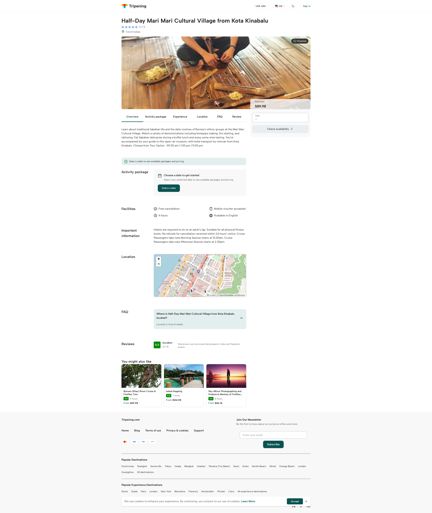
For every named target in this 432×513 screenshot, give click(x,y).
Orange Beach (287, 466)
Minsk (272, 466)
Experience (180, 116)
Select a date (169, 188)
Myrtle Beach (259, 466)
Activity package (155, 116)
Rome (125, 491)
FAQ (220, 116)
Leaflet (212, 295)
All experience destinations (252, 491)
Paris (143, 491)
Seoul (236, 466)
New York (166, 491)
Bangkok (189, 466)
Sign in (306, 6)
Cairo (231, 491)
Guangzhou (128, 472)
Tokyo (168, 466)
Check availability (278, 129)
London (302, 466)
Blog (137, 430)
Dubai (134, 491)
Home (125, 430)
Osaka (177, 466)
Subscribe (273, 444)
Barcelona (179, 491)
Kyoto (245, 466)
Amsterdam (207, 491)
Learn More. (248, 501)
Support (199, 430)
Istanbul (201, 466)
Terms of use (153, 430)
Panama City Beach (219, 466)
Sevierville (155, 466)
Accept (295, 501)
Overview (132, 116)
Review (236, 116)
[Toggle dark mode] (293, 6)
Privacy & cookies (177, 430)
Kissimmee (128, 466)
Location (202, 116)
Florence (193, 491)
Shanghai (142, 466)
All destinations (145, 472)
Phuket (221, 491)
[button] (198, 272)
